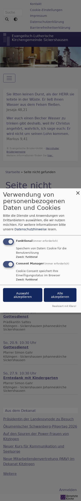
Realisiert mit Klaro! (64, 306)
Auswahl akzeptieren (23, 295)
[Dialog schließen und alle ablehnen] (78, 191)
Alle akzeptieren (60, 295)
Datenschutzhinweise (30, 229)
